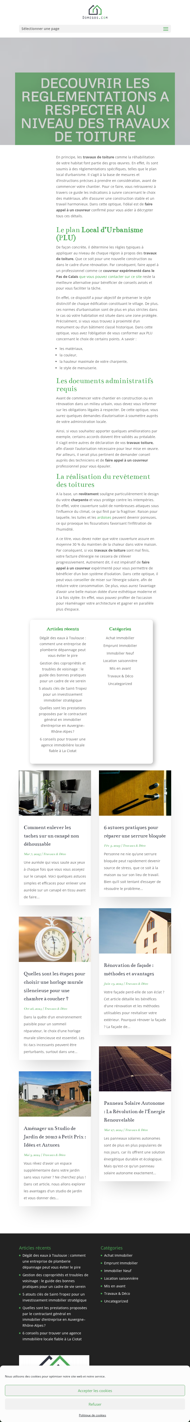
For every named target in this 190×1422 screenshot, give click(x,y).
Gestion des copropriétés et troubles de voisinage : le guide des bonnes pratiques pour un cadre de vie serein (55, 1281)
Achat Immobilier (120, 638)
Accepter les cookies (95, 1390)
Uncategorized (120, 683)
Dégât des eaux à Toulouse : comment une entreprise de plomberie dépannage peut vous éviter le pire (54, 1261)
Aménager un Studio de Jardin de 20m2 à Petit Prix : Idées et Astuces (55, 1136)
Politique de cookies (92, 1415)
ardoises (104, 517)
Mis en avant (120, 668)
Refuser (95, 1404)
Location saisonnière (120, 660)
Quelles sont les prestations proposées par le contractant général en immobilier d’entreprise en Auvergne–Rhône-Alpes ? (63, 720)
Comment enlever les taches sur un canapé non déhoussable (51, 835)
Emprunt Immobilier (120, 645)
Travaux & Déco (120, 676)
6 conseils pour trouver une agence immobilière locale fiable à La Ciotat (63, 745)
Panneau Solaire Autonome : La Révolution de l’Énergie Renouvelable (134, 1111)
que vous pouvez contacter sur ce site (110, 276)
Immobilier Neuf (120, 653)
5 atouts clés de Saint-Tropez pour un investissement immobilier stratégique (63, 694)
